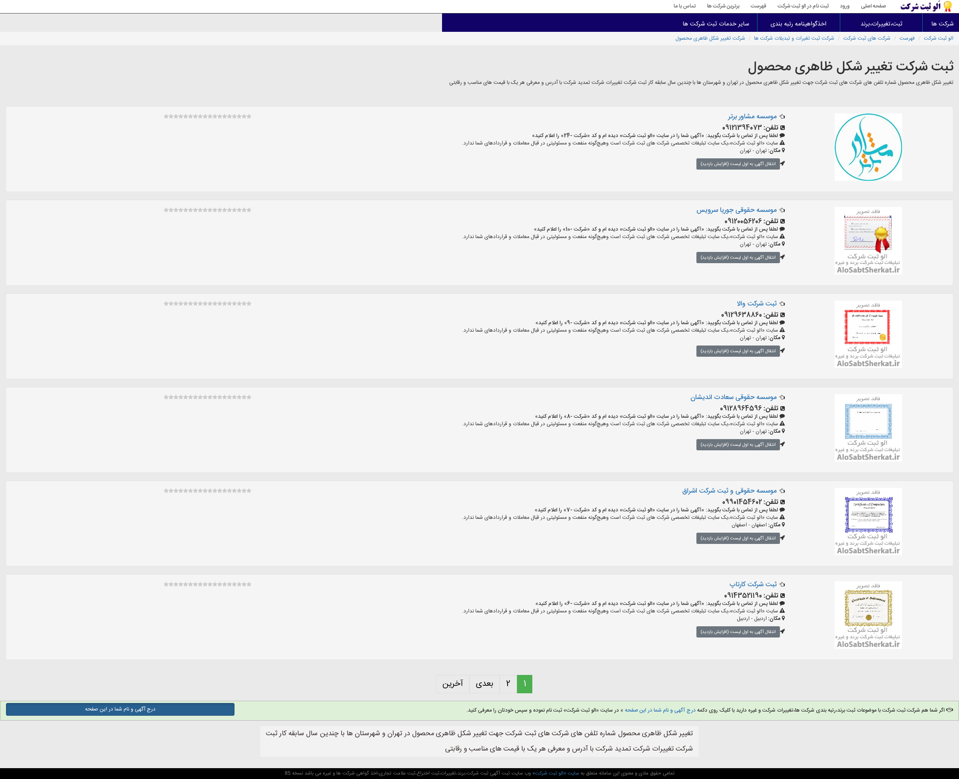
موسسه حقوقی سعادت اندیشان (733, 397)
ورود (845, 6)
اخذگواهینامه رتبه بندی (798, 24)
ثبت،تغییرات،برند (881, 24)
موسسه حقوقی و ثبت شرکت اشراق (729, 491)
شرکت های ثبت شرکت (866, 38)
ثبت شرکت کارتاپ (753, 584)
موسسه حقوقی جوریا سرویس (736, 210)
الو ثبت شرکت (938, 38)
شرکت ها (942, 24)
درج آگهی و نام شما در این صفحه (660, 710)
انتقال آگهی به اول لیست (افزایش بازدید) (738, 164)
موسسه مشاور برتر (752, 116)
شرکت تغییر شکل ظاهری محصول (710, 38)
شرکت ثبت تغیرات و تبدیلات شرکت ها (794, 38)
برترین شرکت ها (723, 6)
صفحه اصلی (873, 6)
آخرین (452, 684)
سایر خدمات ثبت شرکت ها (716, 24)
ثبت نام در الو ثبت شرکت (803, 6)
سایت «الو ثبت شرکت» (555, 773)
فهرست (758, 6)
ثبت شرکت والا (757, 304)
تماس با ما (685, 6)
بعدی (484, 684)
